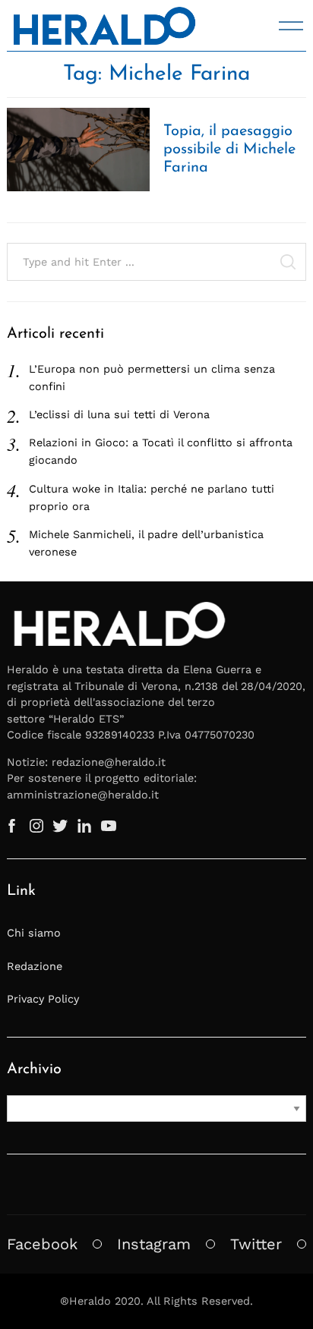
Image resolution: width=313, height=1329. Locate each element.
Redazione (34, 966)
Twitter (256, 1244)
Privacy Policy (43, 999)
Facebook (42, 1244)
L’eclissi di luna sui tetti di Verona (119, 414)
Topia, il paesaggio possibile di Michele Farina (229, 149)
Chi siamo (34, 933)
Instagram (154, 1244)
